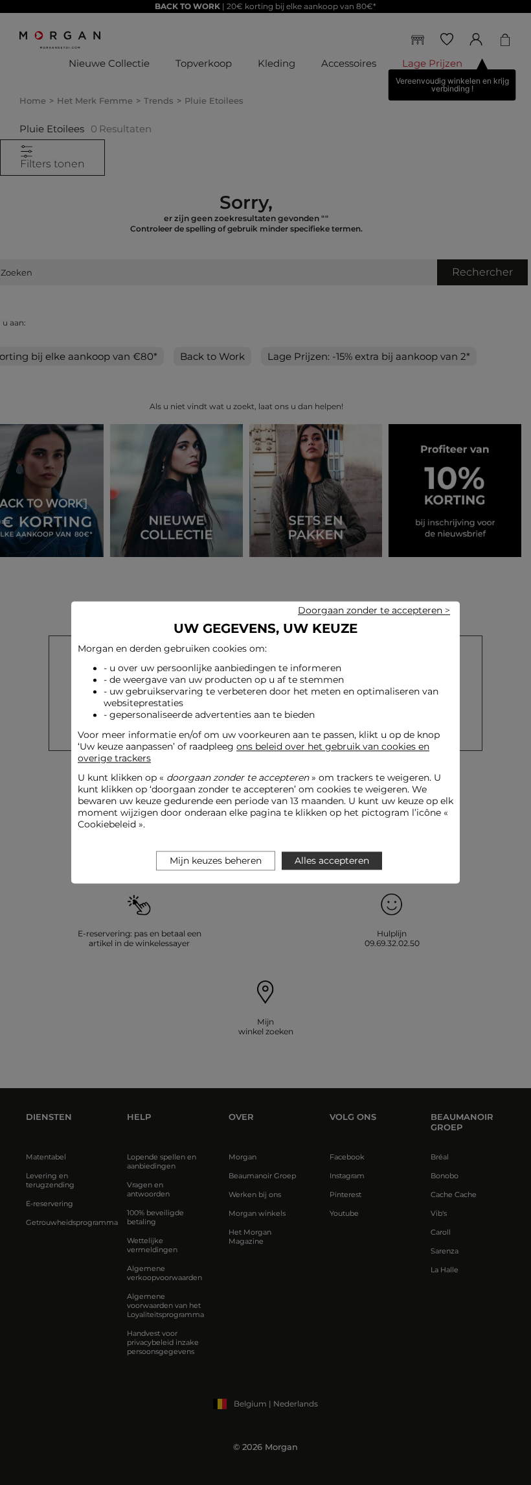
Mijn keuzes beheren (216, 861)
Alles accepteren (332, 861)
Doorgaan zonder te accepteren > (374, 610)
